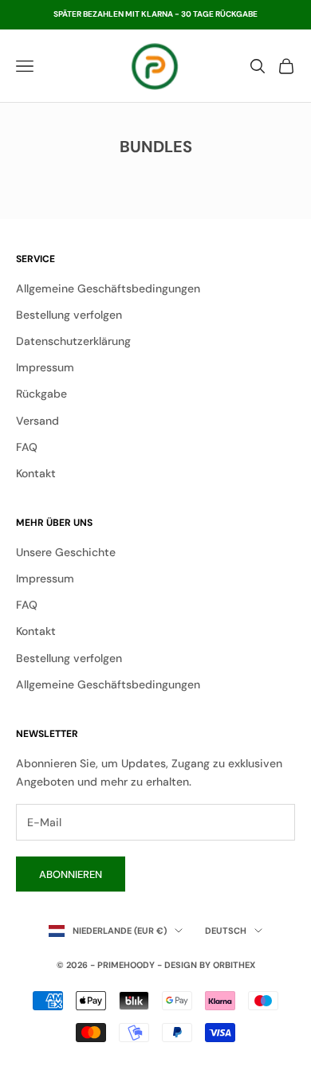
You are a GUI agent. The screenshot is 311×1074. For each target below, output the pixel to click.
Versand (37, 421)
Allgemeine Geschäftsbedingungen (108, 288)
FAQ (26, 447)
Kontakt (36, 473)
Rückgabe (41, 393)
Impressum (45, 367)
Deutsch (225, 930)
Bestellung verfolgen (69, 315)
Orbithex (234, 964)
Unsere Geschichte (66, 552)
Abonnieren (70, 874)
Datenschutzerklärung (73, 341)
